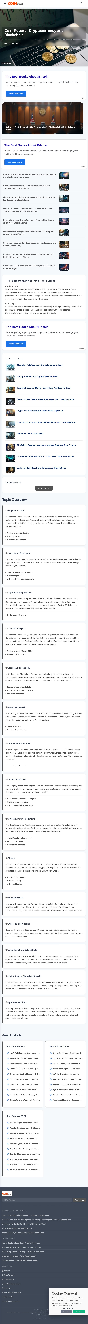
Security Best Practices (17, 730)
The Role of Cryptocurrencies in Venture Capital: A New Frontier (46, 445)
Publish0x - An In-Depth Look (30, 433)
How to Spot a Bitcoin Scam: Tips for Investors (21, 1243)
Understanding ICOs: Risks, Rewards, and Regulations (41, 468)
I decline (66, 1312)
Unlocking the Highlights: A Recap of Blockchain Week (24, 1224)
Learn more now (16, 94)
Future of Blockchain (15, 694)
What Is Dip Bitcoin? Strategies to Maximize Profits (23, 1252)
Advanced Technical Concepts (20, 805)
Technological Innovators (17, 766)
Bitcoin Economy (14, 881)
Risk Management (14, 576)
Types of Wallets (14, 726)
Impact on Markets (15, 841)
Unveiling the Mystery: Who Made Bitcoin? (19, 1256)
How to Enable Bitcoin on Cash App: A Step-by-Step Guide (25, 1215)
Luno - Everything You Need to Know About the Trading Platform (46, 422)
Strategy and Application (17, 802)
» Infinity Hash (11, 286)
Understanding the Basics (18, 533)
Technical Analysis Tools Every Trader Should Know (23, 1233)
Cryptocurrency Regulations (21, 819)
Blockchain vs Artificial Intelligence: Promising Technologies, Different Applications (36, 1220)
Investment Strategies (19, 553)
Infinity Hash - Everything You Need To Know (37, 376)
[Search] (81, 3)
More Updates (44, 488)
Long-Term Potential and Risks (22, 950)
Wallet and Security (17, 707)
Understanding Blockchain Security (25, 976)
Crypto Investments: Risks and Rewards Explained (40, 411)
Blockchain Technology (19, 668)
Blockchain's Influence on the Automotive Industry (40, 365)
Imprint (6, 1271)
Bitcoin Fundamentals (16, 877)
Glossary (7, 1288)
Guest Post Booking (11, 1301)
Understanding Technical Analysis (21, 799)
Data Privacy (8, 1275)
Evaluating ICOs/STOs (16, 654)
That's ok (79, 1312)
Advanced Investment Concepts (20, 579)
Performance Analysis (16, 615)
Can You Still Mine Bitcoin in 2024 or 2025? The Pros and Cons (45, 456)
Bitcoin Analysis (15, 897)
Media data (8, 1297)
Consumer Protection (16, 845)
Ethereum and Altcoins (19, 924)
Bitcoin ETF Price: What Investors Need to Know (21, 1247)
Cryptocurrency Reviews (20, 592)
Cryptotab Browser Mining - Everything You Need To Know (44, 388)
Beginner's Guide (16, 510)
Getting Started (13, 536)
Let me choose (68, 1308)
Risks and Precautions (16, 540)
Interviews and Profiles (19, 743)
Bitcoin (11, 858)
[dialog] (68, 1301)
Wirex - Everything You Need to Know (17, 1228)
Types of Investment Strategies (20, 572)
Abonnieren (79, 1200)
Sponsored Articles (17, 1002)
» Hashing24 (11, 304)
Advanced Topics (14, 884)
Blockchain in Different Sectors (20, 690)
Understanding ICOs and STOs (19, 651)
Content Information (12, 1284)
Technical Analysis (17, 779)
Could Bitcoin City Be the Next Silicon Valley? (20, 1260)
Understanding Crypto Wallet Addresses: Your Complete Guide (45, 399)
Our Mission (8, 1279)
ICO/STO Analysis (16, 628)
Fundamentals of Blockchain (19, 687)
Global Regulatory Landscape (19, 838)
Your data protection (12, 1292)
